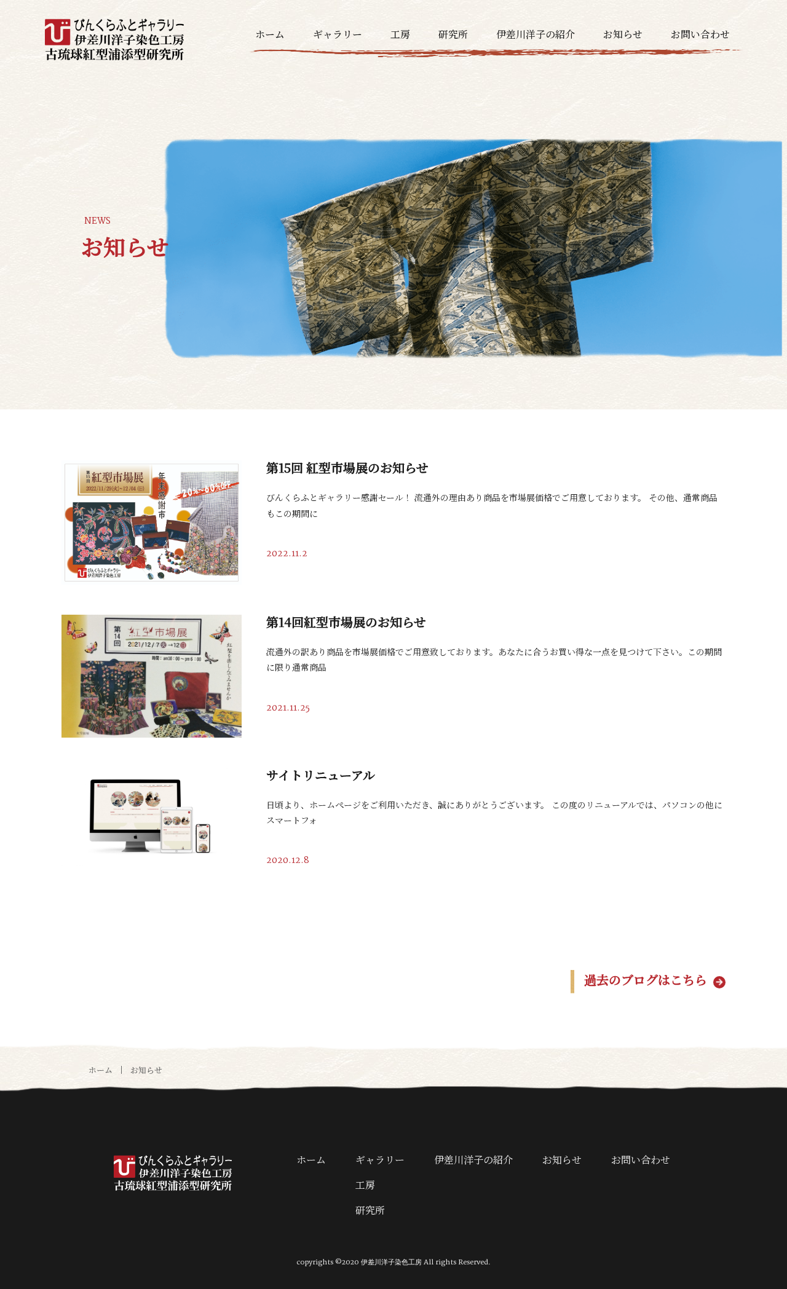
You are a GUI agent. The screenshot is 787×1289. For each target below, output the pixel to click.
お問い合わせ (700, 34)
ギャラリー (337, 34)
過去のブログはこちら (645, 979)
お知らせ (623, 34)
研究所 (453, 34)
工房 (400, 34)
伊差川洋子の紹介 (535, 34)
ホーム (270, 34)
